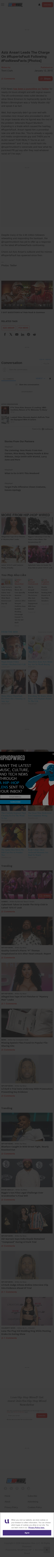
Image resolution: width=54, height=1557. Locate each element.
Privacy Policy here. (36, 1527)
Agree (27, 1532)
